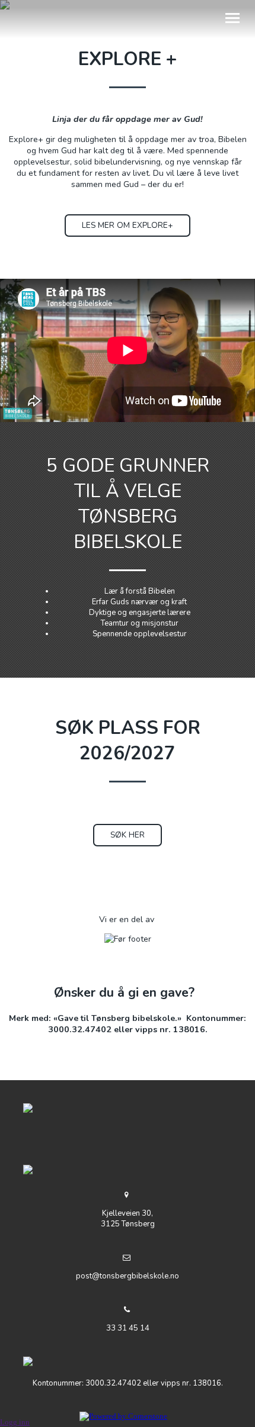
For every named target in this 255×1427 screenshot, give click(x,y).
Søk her (127, 834)
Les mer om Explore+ (127, 225)
